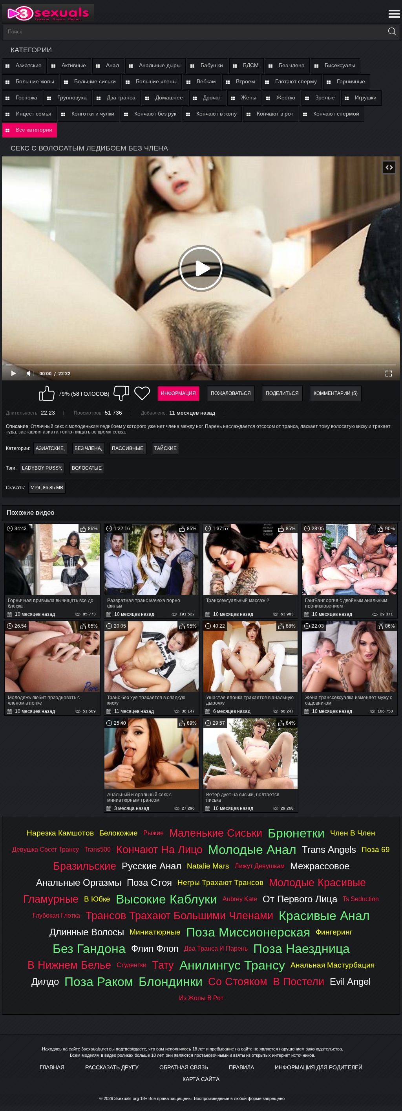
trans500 (97, 849)
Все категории (34, 130)
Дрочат (212, 97)
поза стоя (149, 882)
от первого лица (300, 899)
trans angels (329, 849)
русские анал (151, 866)
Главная (52, 1067)
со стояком (237, 981)
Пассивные (127, 448)
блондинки (171, 981)
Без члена (292, 65)
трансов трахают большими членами (179, 915)
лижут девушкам (260, 866)
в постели (298, 981)
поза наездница (301, 948)
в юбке (97, 899)
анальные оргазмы (78, 882)
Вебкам (206, 81)
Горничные (351, 81)
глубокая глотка (56, 915)
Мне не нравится (121, 393)
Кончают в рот (275, 113)
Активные (74, 65)
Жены (248, 97)
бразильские (84, 866)
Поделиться (282, 393)
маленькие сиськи (215, 833)
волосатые (87, 468)
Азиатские (29, 65)
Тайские (165, 448)
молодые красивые (317, 882)
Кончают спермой (336, 113)
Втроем (245, 81)
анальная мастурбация (333, 965)
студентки (131, 965)
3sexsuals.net (94, 1049)
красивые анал (324, 915)
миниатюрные (155, 932)
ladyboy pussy (41, 468)
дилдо (45, 981)
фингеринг (334, 932)
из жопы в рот (201, 998)
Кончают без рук (155, 113)
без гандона (89, 948)
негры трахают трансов (220, 882)
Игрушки (365, 97)
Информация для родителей (318, 1067)
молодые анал (252, 849)
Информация (178, 393)
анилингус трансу (232, 965)
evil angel (350, 981)
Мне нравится (47, 393)
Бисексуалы (340, 65)
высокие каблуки (166, 899)
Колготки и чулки (92, 113)
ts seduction (361, 899)
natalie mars (208, 866)
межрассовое (319, 866)
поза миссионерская (248, 932)
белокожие (118, 833)
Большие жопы (35, 81)
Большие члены (156, 81)
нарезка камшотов (60, 833)
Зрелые (325, 97)
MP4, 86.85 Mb (47, 487)
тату (163, 965)
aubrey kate (240, 899)
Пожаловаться (231, 393)
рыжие (153, 833)
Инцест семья (33, 113)
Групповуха (72, 97)
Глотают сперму (296, 81)
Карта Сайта (201, 1079)
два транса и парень (216, 948)
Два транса (121, 97)
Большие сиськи (95, 81)
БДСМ (251, 65)
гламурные (51, 899)
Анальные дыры (160, 65)
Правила (241, 1067)
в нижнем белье (69, 965)
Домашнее (169, 97)
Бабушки (212, 65)
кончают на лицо (159, 849)
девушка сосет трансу (45, 849)
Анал (112, 65)
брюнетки (296, 833)
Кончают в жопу (216, 113)
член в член (352, 833)
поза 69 (376, 849)
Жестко (285, 97)
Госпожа (26, 97)
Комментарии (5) (336, 393)
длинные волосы (86, 932)
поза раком (98, 981)
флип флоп (155, 948)
